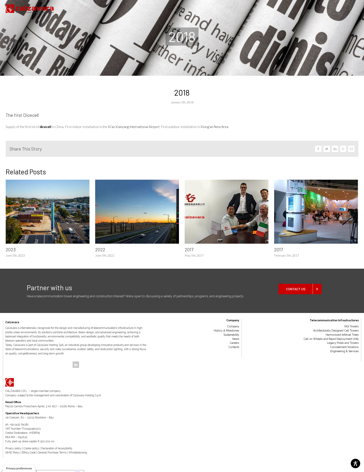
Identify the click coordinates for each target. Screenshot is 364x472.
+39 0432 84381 (19, 424)
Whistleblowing (78, 452)
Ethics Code (29, 452)
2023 (11, 249)
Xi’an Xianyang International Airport (133, 127)
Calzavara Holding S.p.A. (87, 395)
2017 (189, 249)
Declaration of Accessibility (56, 448)
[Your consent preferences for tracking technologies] (19, 468)
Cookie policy (31, 448)
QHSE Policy (12, 452)
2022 (100, 249)
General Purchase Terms (52, 452)
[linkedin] (76, 364)
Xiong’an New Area (214, 127)
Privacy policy (13, 448)
